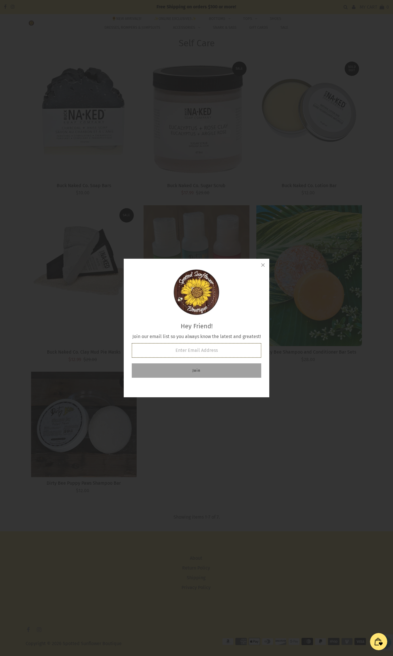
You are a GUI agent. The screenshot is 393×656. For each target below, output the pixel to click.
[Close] (263, 265)
